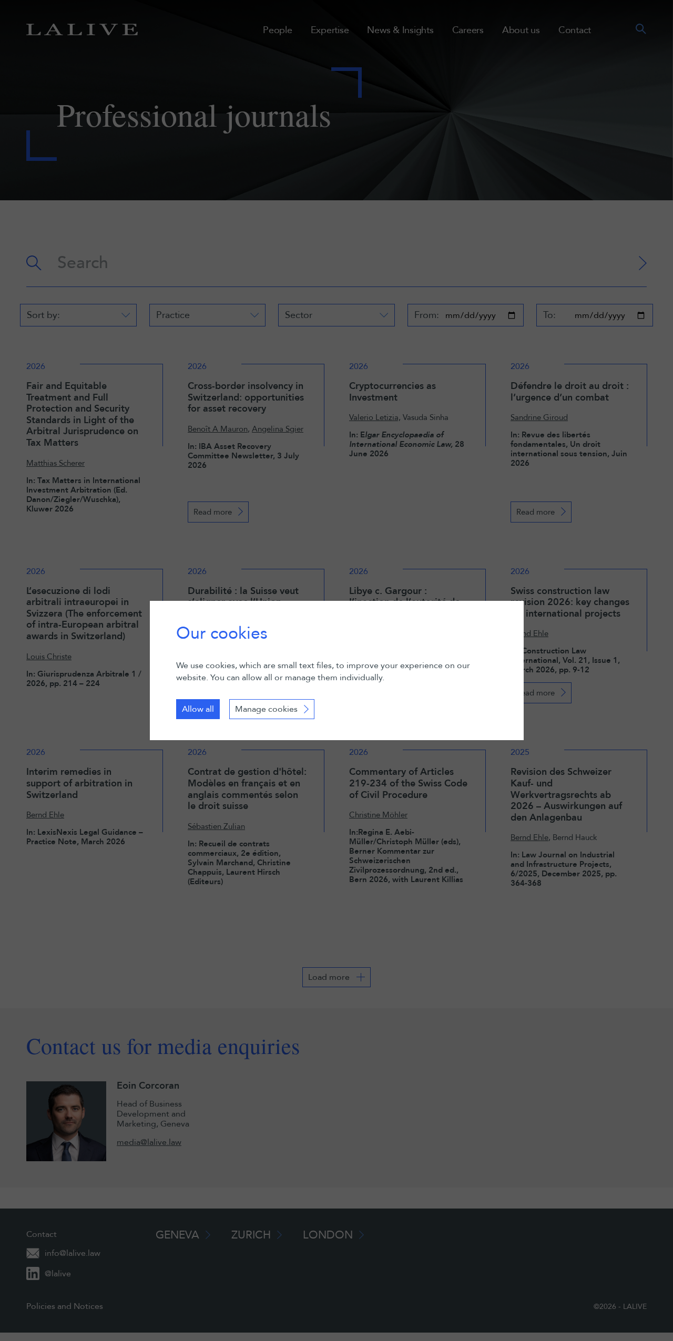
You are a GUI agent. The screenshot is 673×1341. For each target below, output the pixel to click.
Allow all (198, 709)
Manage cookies (266, 709)
